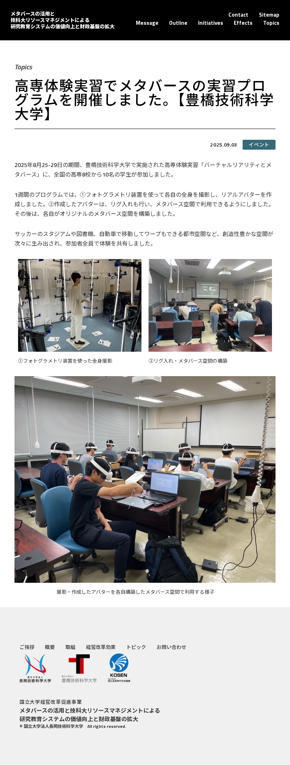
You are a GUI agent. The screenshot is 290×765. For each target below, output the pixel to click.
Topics (271, 23)
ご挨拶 (26, 647)
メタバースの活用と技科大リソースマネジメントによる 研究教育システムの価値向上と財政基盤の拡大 (63, 20)
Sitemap (269, 15)
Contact (238, 15)
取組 (70, 647)
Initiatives (210, 23)
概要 (50, 647)
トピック (136, 647)
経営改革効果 (101, 647)
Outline (178, 23)
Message (147, 23)
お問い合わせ (171, 647)
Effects (243, 23)
